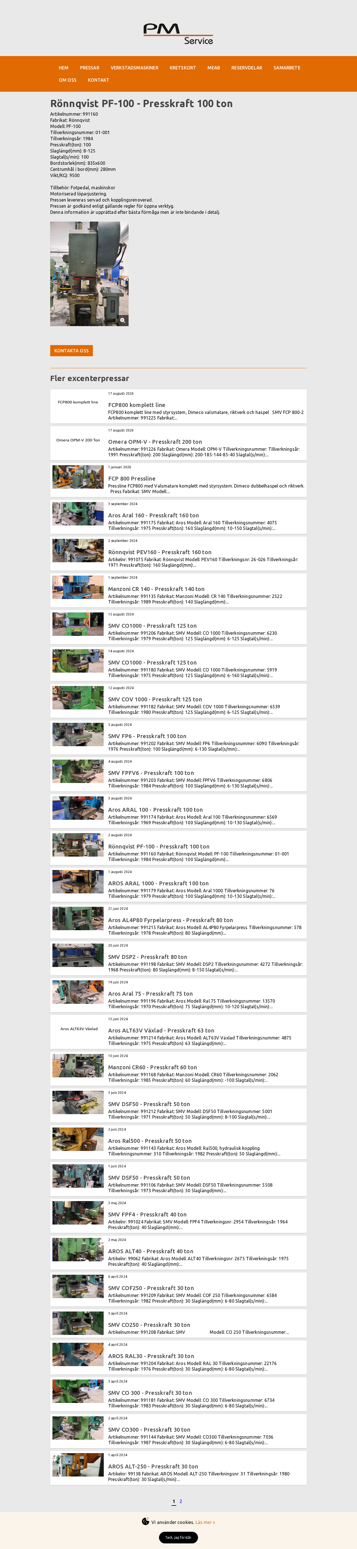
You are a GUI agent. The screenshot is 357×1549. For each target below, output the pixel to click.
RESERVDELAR (246, 67)
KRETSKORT (183, 67)
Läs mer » (205, 1522)
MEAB (214, 67)
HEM (63, 67)
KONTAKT (98, 80)
